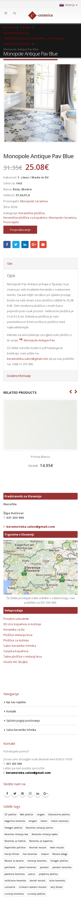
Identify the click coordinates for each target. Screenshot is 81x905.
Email (43, 244)
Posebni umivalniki (16, 619)
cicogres (41, 814)
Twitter (16, 244)
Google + (34, 244)
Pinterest (22, 793)
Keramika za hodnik (15, 841)
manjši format (11, 854)
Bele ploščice (26, 814)
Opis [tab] (9, 263)
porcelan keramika (62, 867)
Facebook (7, 244)
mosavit (45, 854)
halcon (43, 821)
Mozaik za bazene (14, 860)
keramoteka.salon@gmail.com (27, 359)
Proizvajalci (11, 222)
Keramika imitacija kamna (39, 827)
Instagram (30, 793)
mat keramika (30, 854)
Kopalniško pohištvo (15, 847)
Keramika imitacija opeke (45, 834)
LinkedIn (25, 244)
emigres (33, 821)
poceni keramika (27, 867)
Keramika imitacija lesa (16, 834)
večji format (56, 887)
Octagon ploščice (59, 860)
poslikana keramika (14, 874)
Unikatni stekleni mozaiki (33, 887)
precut (31, 874)
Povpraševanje (20, 230)
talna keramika (57, 880)
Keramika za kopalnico (41, 841)
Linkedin (37, 793)
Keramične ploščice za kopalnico (25, 218)
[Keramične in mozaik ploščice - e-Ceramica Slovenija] (40, 15)
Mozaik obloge (59, 854)
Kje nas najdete (16, 702)
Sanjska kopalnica (15, 651)
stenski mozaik (37, 880)
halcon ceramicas (59, 821)
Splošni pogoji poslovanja (23, 720)
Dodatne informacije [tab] (19, 376)
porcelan (44, 867)
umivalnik (9, 887)
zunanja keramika (14, 893)
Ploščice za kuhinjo (16, 640)
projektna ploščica (48, 874)
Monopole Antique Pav (39, 340)
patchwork (10, 867)
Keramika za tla (14, 629)
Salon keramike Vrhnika (19, 646)
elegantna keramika (14, 821)
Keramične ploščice (32, 213)
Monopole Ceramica (34, 201)
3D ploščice (10, 814)
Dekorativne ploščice (59, 814)
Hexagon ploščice (13, 827)
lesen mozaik (57, 847)
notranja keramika (37, 860)
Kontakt (11, 711)
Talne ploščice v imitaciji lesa (22, 656)
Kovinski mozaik (37, 847)
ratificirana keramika (15, 880)
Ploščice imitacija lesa (17, 635)
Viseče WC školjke (15, 662)
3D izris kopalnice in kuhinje (22, 624)
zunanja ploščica (36, 893)
